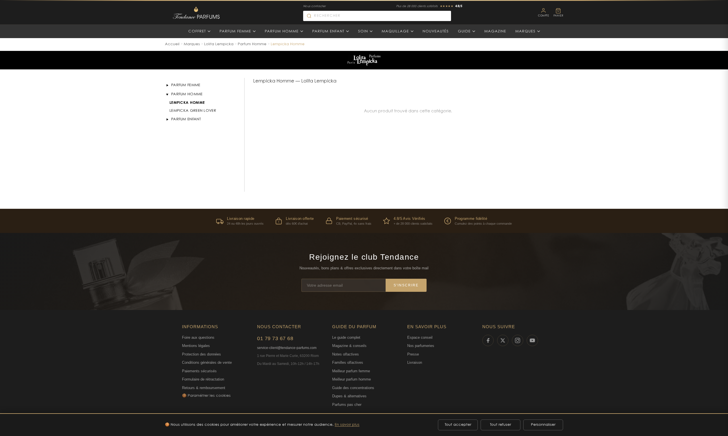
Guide (464, 31)
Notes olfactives (345, 354)
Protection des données (201, 354)
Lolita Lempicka (218, 44)
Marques (525, 31)
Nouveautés (436, 31)
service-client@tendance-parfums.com (287, 348)
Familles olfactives (347, 362)
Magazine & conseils (349, 346)
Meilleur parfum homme (351, 379)
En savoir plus (347, 425)
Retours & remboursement (203, 388)
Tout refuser (500, 425)
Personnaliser (543, 425)
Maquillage (395, 31)
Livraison (414, 362)
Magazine (495, 31)
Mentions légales (196, 346)
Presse (413, 354)
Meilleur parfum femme (351, 371)
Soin (363, 31)
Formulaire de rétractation (203, 379)
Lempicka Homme (187, 103)
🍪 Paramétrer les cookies (206, 396)
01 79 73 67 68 (275, 338)
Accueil (172, 44)
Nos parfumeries (420, 346)
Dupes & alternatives (349, 396)
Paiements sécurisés (199, 371)
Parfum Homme (282, 31)
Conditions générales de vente (207, 362)
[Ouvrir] (167, 85)
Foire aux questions (198, 337)
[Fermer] (167, 94)
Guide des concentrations (353, 388)
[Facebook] (488, 340)
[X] (502, 340)
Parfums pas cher (346, 404)
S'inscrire (406, 285)
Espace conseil (420, 337)
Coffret (197, 31)
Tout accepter (458, 425)
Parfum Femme (235, 31)
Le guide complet (346, 337)
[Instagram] (517, 340)
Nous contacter (314, 6)
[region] (364, 221)
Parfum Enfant (328, 31)
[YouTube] (532, 340)
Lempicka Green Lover (192, 111)
